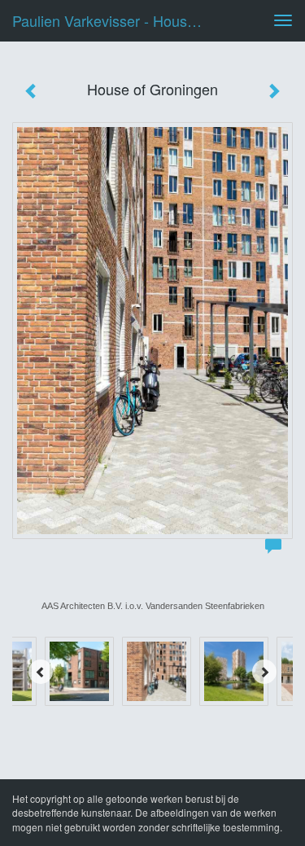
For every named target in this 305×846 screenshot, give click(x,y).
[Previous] (40, 672)
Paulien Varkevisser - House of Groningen (116, 20)
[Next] (264, 672)
